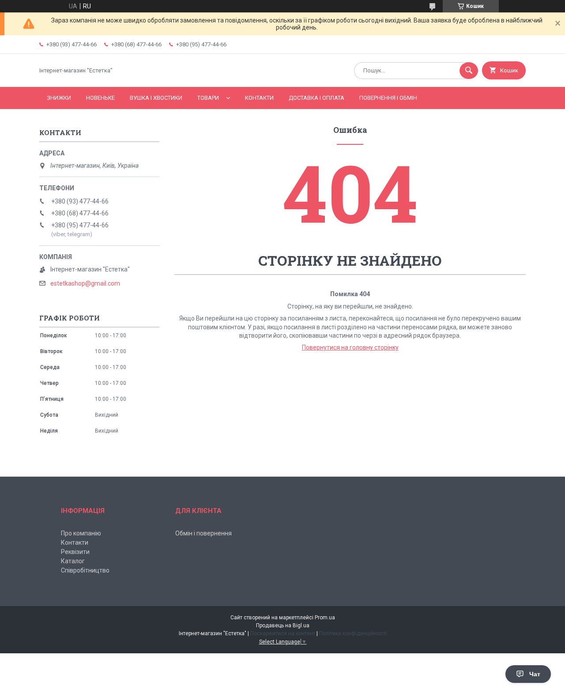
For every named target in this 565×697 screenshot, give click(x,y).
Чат (534, 674)
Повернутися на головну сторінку (350, 347)
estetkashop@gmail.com (85, 283)
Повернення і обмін (388, 97)
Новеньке (100, 97)
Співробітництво (85, 570)
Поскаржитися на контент (282, 633)
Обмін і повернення (203, 533)
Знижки (59, 97)
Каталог (73, 561)
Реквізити (75, 551)
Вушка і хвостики (156, 97)
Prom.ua (325, 617)
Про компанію (81, 533)
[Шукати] (469, 70)
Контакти (259, 97)
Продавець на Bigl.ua (282, 625)
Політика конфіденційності (353, 633)
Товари (208, 97)
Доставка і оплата (316, 97)
